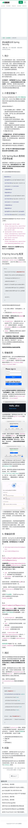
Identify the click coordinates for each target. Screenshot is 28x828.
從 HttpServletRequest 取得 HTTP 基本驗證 (14, 793)
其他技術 (19, 6)
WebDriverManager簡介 (9, 803)
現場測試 (21, 731)
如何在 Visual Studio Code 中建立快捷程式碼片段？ (14, 812)
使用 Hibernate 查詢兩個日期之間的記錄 (13, 806)
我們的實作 (5, 643)
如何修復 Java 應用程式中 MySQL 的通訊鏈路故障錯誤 (14, 787)
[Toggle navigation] (25, 2)
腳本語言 (24, 6)
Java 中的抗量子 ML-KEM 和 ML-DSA (12, 790)
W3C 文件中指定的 (8, 612)
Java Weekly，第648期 (8, 784)
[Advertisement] (14, 23)
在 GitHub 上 (6, 765)
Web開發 (8, 6)
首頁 (4, 38)
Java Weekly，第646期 (8, 800)
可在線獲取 (9, 594)
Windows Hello (7, 466)
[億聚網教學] (6, 2)
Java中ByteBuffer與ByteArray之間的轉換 (13, 809)
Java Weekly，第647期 (8, 796)
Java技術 (3, 6)
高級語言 (14, 6)
